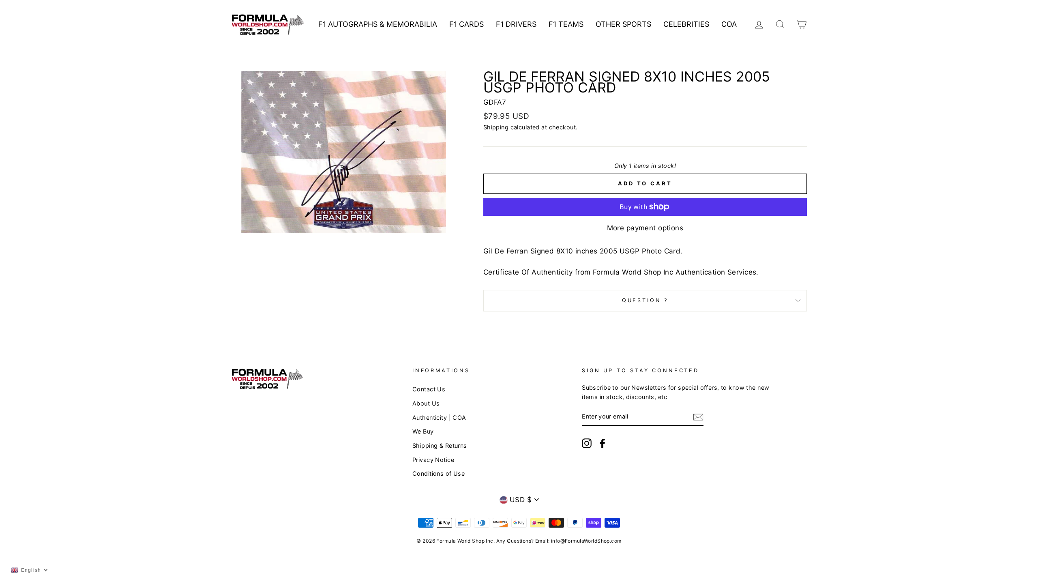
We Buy (423, 431)
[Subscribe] (698, 416)
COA (729, 24)
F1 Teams (566, 24)
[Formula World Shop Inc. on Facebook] (602, 443)
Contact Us (428, 389)
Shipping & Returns (439, 445)
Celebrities (686, 24)
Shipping (495, 127)
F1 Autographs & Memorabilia (377, 24)
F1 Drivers (516, 24)
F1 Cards (466, 24)
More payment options (645, 228)
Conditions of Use (438, 473)
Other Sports (623, 24)
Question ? (645, 300)
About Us (426, 403)
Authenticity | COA (439, 417)
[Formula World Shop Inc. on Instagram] (587, 443)
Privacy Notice (433, 459)
